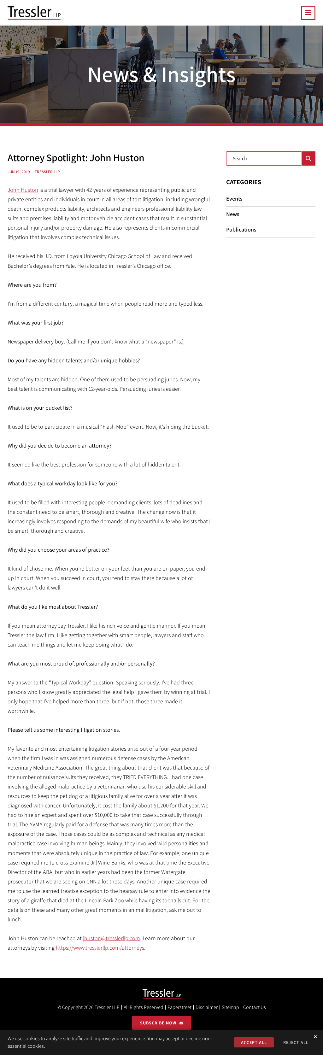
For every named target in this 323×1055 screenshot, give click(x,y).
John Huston (23, 189)
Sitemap (230, 1007)
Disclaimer (207, 1007)
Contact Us (254, 1007)
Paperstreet (179, 1007)
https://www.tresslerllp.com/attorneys (100, 947)
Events (234, 198)
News (232, 214)
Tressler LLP (107, 1007)
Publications (241, 229)
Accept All (254, 1042)
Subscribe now (158, 1023)
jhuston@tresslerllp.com (111, 938)
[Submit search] (308, 158)
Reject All (295, 1042)
